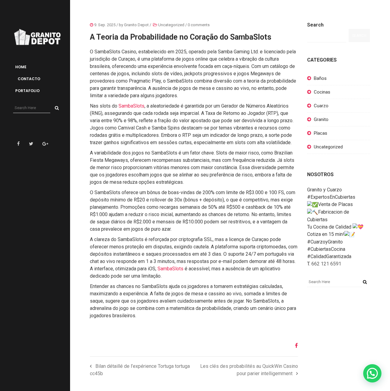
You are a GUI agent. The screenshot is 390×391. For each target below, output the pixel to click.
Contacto (28, 78)
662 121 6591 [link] (326, 264)
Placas (320, 133)
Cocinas (322, 92)
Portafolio (27, 90)
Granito (321, 119)
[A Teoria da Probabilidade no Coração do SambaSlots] (294, 346)
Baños (320, 78)
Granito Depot (136, 25)
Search (315, 25)
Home (21, 66)
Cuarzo (321, 105)
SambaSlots (131, 106)
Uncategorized (171, 25)
